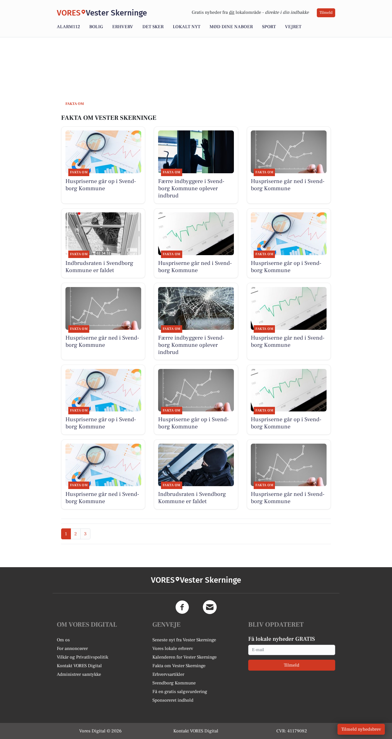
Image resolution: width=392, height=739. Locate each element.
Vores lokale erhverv (172, 648)
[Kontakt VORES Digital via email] (210, 607)
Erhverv (122, 27)
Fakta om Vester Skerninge (178, 666)
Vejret (293, 27)
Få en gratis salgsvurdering (179, 691)
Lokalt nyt (186, 27)
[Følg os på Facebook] (182, 607)
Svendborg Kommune (174, 683)
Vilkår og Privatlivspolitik (82, 657)
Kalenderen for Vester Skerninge (184, 657)
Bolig (96, 27)
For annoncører (72, 648)
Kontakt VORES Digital (79, 666)
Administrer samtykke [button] (79, 674)
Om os (63, 640)
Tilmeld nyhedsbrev (361, 729)
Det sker (153, 27)
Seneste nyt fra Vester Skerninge (184, 640)
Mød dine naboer (231, 27)
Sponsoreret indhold (172, 700)
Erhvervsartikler (168, 674)
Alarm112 (68, 27)
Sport (269, 27)
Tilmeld (326, 12)
